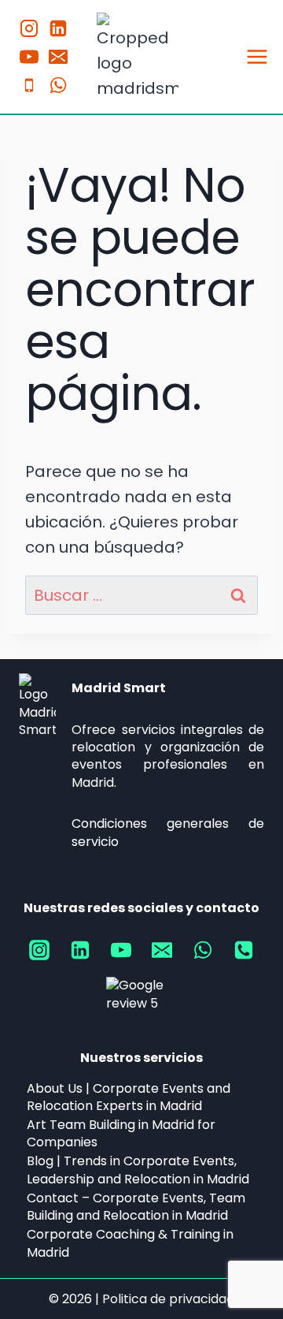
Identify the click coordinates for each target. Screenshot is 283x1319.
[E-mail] (58, 56)
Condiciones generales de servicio (168, 832)
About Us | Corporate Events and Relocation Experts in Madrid (128, 1097)
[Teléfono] (243, 950)
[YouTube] (29, 56)
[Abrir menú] (256, 56)
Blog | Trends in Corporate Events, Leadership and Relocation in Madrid (138, 1170)
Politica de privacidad (168, 1299)
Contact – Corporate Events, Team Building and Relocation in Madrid (136, 1206)
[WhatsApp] (58, 85)
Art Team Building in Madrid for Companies (121, 1133)
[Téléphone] (29, 85)
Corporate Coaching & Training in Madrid (130, 1243)
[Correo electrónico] (162, 950)
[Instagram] (29, 28)
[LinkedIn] (58, 28)
